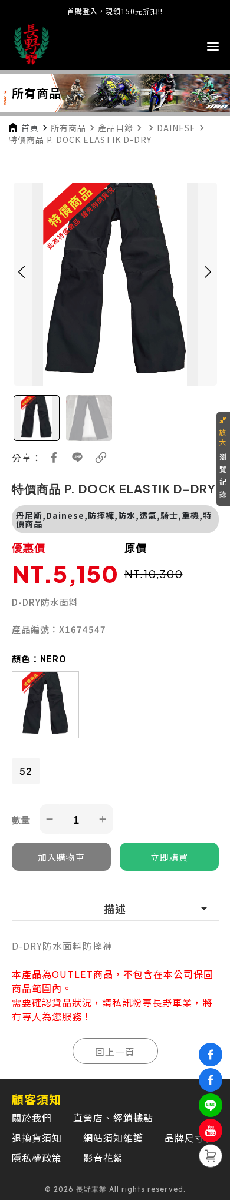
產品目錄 (115, 128)
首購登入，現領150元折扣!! (115, 11)
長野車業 (172, 1002)
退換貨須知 (37, 1137)
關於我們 (32, 1117)
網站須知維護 (113, 1137)
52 (25, 771)
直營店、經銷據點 (113, 1117)
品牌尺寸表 (190, 1137)
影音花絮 (103, 1157)
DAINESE (176, 128)
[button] (22, 284)
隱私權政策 (37, 1157)
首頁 (30, 128)
